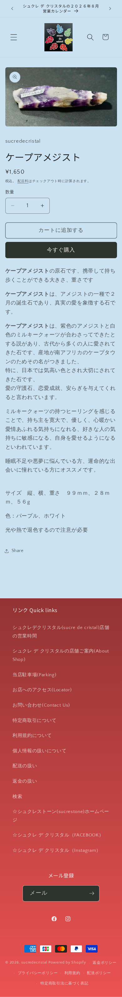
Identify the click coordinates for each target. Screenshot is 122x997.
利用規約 (72, 973)
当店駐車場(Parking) (34, 674)
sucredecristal (34, 963)
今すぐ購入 (61, 250)
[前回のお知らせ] (12, 8)
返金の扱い (25, 781)
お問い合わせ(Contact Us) (41, 705)
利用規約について (32, 735)
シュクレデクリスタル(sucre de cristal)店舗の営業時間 (61, 632)
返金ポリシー (105, 963)
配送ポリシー (99, 973)
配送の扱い (25, 766)
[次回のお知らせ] (110, 8)
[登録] (91, 893)
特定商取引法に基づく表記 (64, 983)
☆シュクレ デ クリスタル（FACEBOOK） (58, 835)
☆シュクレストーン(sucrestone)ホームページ (61, 816)
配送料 (23, 181)
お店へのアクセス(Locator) (42, 690)
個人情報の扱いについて (39, 751)
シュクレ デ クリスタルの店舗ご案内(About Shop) (61, 655)
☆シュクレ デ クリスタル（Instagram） (57, 850)
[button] (13, 36)
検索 (17, 796)
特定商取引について (35, 720)
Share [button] (18, 550)
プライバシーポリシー (38, 973)
